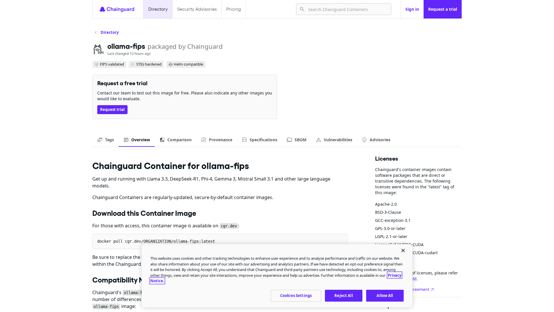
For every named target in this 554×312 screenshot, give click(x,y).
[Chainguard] (117, 9)
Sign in (412, 9)
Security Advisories (197, 9)
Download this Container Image (144, 213)
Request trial (112, 109)
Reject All (343, 295)
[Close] (403, 250)
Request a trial (442, 9)
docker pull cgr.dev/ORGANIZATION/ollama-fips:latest (156, 241)
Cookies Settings (296, 295)
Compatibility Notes (125, 280)
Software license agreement (402, 289)
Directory (158, 9)
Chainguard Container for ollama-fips (170, 165)
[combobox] (347, 9)
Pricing (233, 9)
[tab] (105, 140)
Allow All (385, 295)
